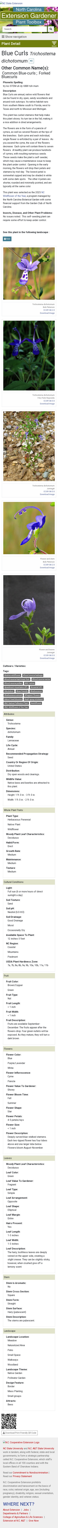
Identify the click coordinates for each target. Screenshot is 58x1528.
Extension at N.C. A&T (14, 1520)
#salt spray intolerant (34, 699)
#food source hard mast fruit (16, 679)
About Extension (11, 1509)
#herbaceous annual (13, 695)
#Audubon (9, 691)
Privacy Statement (22, 1476)
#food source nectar (41, 679)
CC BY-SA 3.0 (49, 401)
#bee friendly (22, 691)
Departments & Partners (15, 1513)
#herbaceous (36, 691)
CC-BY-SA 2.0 (49, 310)
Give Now (34, 1520)
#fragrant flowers (32, 695)
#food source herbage (33, 675)
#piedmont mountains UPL (16, 687)
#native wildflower (12, 675)
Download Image (47, 313)
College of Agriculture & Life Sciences (23, 1517)
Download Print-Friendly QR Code (20, 1433)
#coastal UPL (37, 687)
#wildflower (36, 703)
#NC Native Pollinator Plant (16, 703)
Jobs (26, 1509)
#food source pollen (13, 683)
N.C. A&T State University (41, 1448)
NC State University (13, 1448)
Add (8, 239)
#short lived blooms (13, 699)
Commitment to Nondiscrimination (30, 1472)
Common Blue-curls (19, 73)
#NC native (29, 683)
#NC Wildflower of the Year (16, 707)
